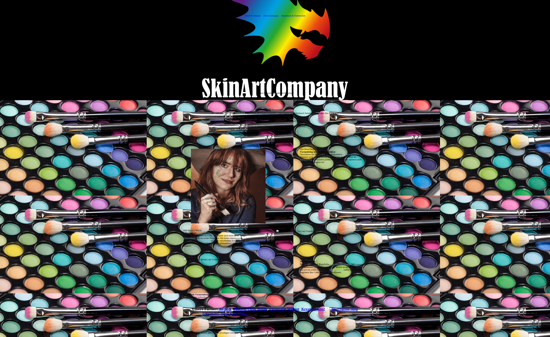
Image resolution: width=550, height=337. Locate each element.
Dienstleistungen (271, 15)
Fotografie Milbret (284, 309)
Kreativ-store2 (313, 309)
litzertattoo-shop (345, 309)
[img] (275, 50)
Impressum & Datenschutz (293, 15)
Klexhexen (210, 313)
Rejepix (225, 309)
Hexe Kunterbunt (234, 313)
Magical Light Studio (250, 309)
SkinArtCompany (253, 15)
